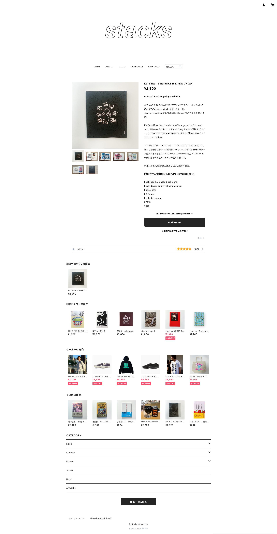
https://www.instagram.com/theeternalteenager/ (169, 174)
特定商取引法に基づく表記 (101, 518)
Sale (68, 479)
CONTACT (154, 66)
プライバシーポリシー (77, 518)
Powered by (135, 529)
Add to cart (174, 222)
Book (69, 444)
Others (69, 461)
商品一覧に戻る (138, 501)
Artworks (71, 488)
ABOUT (110, 66)
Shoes (69, 470)
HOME (97, 66)
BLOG (122, 66)
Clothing (70, 452)
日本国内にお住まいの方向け (175, 231)
